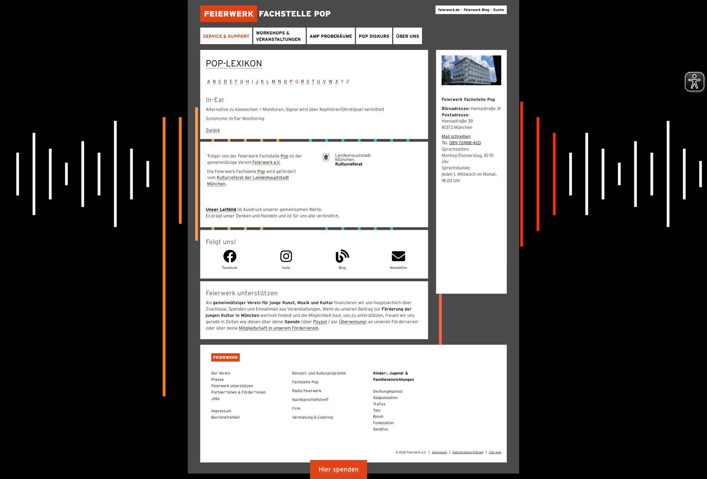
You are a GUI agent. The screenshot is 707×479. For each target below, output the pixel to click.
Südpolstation (385, 397)
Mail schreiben (456, 136)
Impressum (221, 411)
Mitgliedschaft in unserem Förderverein (278, 327)
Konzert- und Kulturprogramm (319, 373)
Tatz (377, 410)
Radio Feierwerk (306, 391)
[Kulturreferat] (346, 159)
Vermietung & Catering (312, 417)
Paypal (320, 321)
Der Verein (220, 373)
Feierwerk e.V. (266, 162)
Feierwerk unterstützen (232, 386)
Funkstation (383, 423)
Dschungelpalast (388, 391)
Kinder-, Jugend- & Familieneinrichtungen (393, 376)
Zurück (213, 130)
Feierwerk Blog (476, 10)
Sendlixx (380, 429)
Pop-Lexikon (234, 63)
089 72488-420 (465, 142)
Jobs (215, 398)
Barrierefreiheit (225, 417)
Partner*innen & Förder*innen (238, 392)
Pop (284, 155)
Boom (378, 416)
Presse (217, 379)
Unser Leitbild (221, 209)
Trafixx (379, 404)
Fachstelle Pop (305, 382)
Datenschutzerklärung (468, 452)
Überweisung (352, 321)
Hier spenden (338, 469)
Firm (296, 408)
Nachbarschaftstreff (310, 399)
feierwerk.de (449, 10)
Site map (495, 452)
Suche (498, 10)
